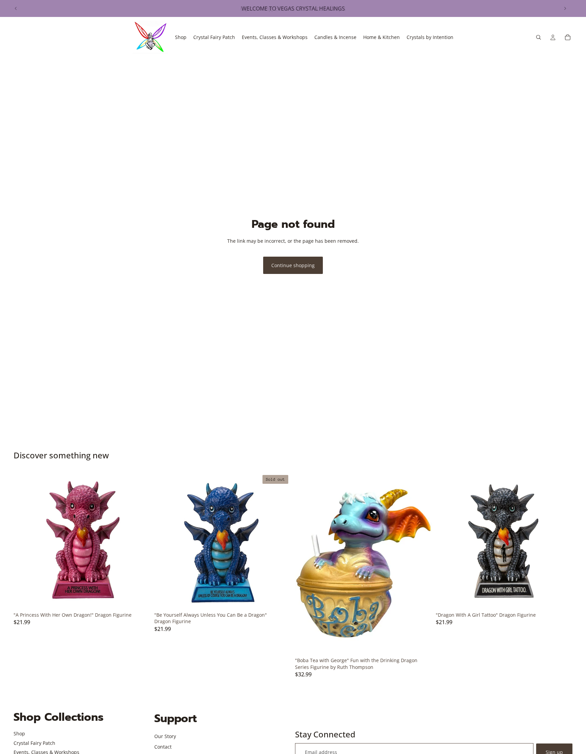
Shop (19, 733)
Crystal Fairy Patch (34, 743)
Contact (163, 746)
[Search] (538, 37)
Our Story (165, 736)
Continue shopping (293, 265)
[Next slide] (565, 8)
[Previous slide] (15, 8)
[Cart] (567, 37)
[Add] (140, 598)
